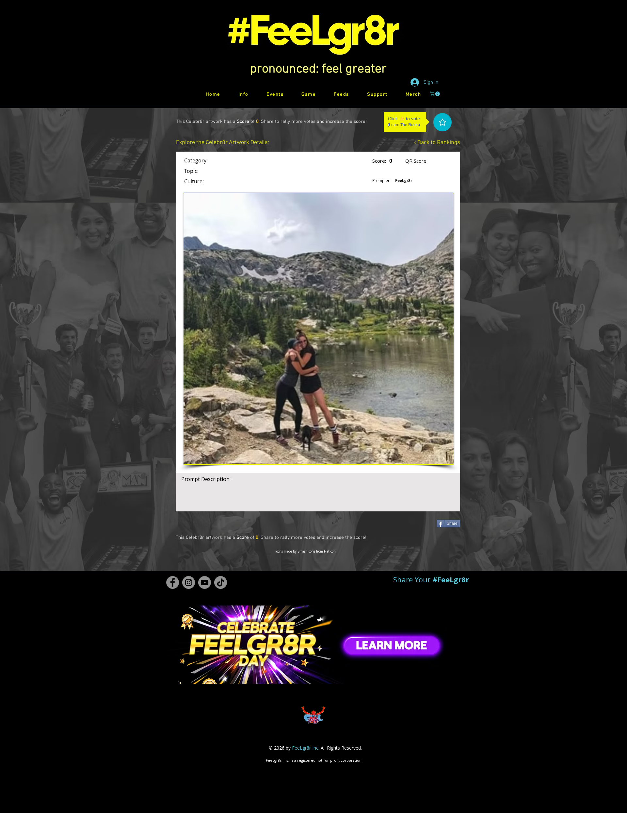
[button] (318, 69)
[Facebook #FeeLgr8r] (172, 582)
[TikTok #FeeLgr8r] (220, 582)
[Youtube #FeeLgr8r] (204, 582)
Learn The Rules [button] (404, 125)
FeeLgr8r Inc (305, 748)
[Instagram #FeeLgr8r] (188, 582)
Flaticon (330, 551)
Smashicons (306, 551)
